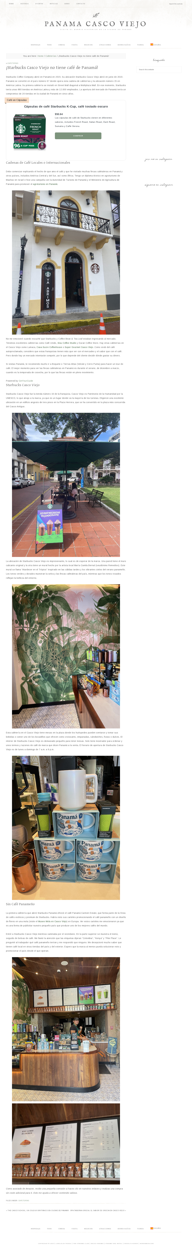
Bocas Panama (97, 1243)
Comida (61, 1229)
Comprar (78, 136)
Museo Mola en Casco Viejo (52, 921)
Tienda (140, 1229)
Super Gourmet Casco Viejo (79, 347)
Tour (49, 1229)
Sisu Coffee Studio (67, 343)
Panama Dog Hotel (114, 1243)
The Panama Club (81, 1243)
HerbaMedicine (147, 1243)
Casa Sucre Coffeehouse (49, 347)
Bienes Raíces (124, 1229)
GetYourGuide (26, 381)
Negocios (88, 1229)
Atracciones (105, 1229)
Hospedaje (35, 1229)
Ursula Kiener (131, 1243)
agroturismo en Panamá (45, 184)
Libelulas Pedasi (63, 1243)
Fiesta (75, 1229)
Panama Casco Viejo (96, 24)
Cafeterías (13, 63)
